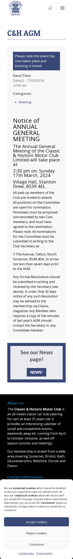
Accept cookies (36, 522)
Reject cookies (36, 533)
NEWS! (36, 372)
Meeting (25, 102)
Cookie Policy (26, 553)
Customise (36, 544)
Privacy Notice (44, 553)
